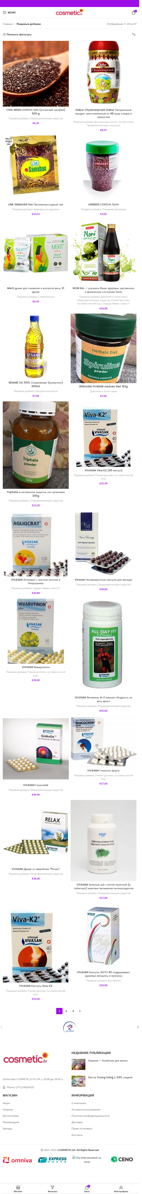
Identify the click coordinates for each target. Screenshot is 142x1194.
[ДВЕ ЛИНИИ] (69, 1027)
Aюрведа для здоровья (46, 209)
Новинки (8, 1109)
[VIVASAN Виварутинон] (36, 631)
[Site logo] (69, 12)
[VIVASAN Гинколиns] (36, 749)
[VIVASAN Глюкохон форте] (104, 741)
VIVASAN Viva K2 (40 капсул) (103, 470)
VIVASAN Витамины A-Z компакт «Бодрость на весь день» (103, 699)
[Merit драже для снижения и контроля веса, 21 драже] (36, 252)
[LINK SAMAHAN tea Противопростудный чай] (36, 168)
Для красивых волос (105, 121)
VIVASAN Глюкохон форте (103, 770)
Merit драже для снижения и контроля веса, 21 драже (35, 290)
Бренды (7, 1128)
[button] (138, 1027)
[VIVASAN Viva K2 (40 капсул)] (104, 434)
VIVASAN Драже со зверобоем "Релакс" (36, 869)
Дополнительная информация (58, 1187)
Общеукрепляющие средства (46, 118)
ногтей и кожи (125, 121)
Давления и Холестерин (114, 296)
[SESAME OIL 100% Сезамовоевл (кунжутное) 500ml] (36, 346)
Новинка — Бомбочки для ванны (108, 1060)
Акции (6, 1103)
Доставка (77, 1122)
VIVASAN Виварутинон (36, 667)
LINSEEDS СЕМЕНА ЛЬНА (103, 204)
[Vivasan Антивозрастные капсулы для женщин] (104, 543)
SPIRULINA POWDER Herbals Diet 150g (103, 386)
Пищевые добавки (19, 118)
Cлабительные (46, 296)
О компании (79, 1103)
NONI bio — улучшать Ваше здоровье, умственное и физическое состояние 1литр (103, 290)
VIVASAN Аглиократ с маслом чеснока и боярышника (35, 581)
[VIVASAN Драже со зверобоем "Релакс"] (36, 833)
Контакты (77, 1134)
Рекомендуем (11, 1122)
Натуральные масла (46, 391)
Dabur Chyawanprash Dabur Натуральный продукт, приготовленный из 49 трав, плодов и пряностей (103, 113)
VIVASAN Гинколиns (35, 785)
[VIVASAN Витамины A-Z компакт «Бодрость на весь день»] (104, 646)
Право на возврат (82, 1128)
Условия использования (86, 1109)
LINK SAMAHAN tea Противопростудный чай (35, 204)
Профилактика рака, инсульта (103, 125)
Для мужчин (114, 980)
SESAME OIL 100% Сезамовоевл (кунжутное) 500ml (36, 384)
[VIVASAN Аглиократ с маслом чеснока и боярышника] (36, 543)
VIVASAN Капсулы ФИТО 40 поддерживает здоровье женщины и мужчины (103, 974)
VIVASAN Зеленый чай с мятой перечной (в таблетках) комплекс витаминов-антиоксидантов (103, 886)
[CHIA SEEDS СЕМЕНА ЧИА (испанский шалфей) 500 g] (36, 74)
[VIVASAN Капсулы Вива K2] (36, 943)
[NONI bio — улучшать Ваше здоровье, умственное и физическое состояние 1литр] (104, 252)
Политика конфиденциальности (91, 1115)
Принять (92, 1187)
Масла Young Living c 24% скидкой (110, 1077)
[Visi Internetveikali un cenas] (87, 1159)
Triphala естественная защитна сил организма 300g (36, 494)
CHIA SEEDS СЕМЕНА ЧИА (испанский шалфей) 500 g (35, 111)
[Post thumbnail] (78, 1064)
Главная (8, 23)
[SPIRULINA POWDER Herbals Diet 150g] (104, 348)
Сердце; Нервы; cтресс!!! (116, 303)
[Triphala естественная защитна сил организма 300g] (36, 445)
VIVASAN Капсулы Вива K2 (35, 986)
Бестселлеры (11, 1115)
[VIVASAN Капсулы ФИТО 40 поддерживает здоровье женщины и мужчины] (104, 936)
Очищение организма (114, 209)
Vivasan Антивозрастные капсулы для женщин (103, 580)
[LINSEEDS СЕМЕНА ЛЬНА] (104, 168)
